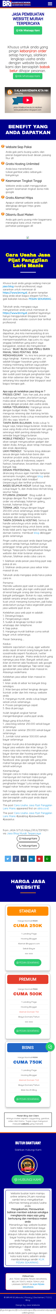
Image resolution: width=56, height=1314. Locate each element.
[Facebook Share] (16, 858)
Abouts (19, 1297)
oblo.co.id (43, 808)
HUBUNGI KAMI (29, 1179)
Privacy (28, 1297)
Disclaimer (39, 1297)
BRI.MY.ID (10, 1297)
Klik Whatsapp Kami (29, 30)
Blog (28, 1300)
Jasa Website (33, 1305)
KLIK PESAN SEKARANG (30, 1261)
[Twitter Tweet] (8, 858)
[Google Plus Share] (23, 858)
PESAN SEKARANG (29, 962)
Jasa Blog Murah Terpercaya (24, 833)
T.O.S (48, 1297)
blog (40, 476)
